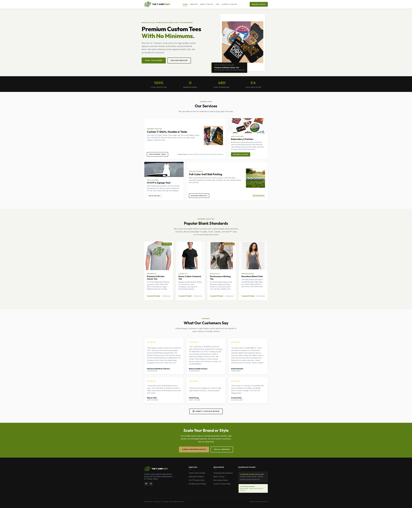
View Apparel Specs (157, 154)
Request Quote (259, 4)
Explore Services (179, 60)
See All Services (222, 449)
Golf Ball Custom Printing (197, 484)
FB (146, 484)
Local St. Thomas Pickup (222, 484)
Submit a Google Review (206, 411)
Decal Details (155, 196)
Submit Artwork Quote (194, 449)
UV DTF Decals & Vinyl (196, 480)
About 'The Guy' (219, 477)
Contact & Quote (229, 4)
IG (151, 484)
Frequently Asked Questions (223, 473)
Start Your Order (153, 60)
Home (185, 4)
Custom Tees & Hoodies (197, 473)
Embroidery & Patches (196, 477)
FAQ (217, 4)
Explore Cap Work (240, 154)
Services (194, 4)
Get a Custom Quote (221, 480)
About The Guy (206, 4)
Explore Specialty (199, 195)
